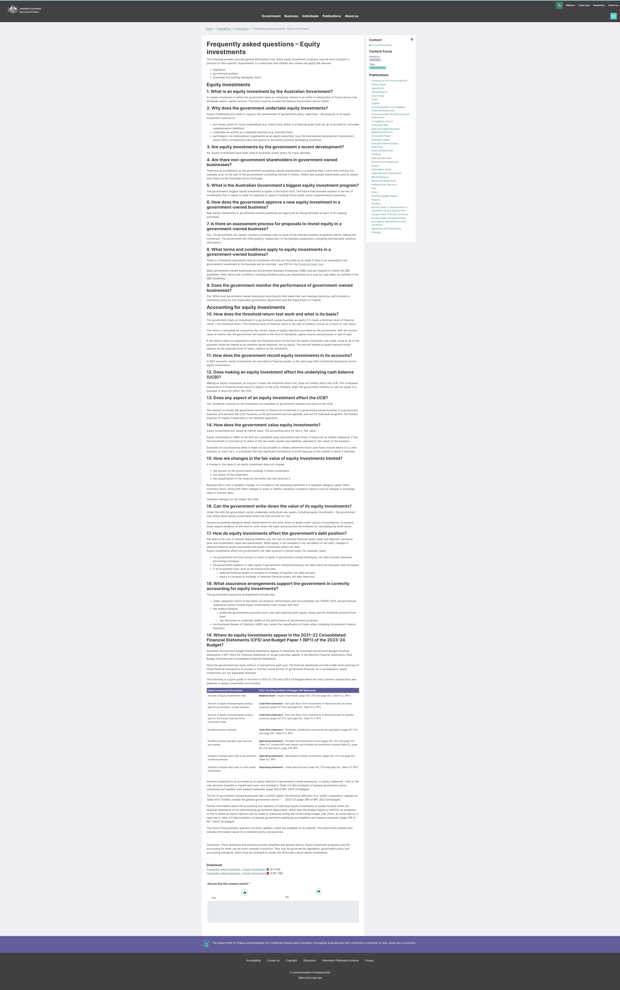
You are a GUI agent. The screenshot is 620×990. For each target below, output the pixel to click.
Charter (376, 103)
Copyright (291, 960)
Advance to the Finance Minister (390, 80)
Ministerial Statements (384, 180)
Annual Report (379, 92)
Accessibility (253, 960)
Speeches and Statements (386, 228)
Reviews (376, 203)
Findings (376, 154)
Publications (331, 16)
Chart (375, 99)
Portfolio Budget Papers (385, 196)
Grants (375, 165)
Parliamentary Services (384, 184)
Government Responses (385, 161)
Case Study (378, 95)
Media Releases (380, 177)
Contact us (613, 5)
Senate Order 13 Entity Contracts (390, 214)
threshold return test (310, 264)
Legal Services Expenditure (387, 173)
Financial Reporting (382, 150)
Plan (374, 188)
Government (271, 16)
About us (351, 16)
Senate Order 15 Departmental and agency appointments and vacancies (389, 221)
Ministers (570, 5)
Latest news (584, 5)
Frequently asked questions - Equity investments (236, 869)
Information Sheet (382, 169)
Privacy (369, 960)
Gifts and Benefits (382, 158)
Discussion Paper (381, 135)
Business (291, 16)
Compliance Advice (382, 121)
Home (209, 28)
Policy (375, 192)
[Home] (24, 9)
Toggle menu (613, 16)
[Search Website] (559, 5)
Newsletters (599, 5)
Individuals (310, 16)
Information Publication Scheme (340, 960)
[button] (412, 39)
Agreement (378, 88)
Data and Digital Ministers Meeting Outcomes (386, 130)
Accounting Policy (382, 45)
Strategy (376, 232)
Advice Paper (379, 84)
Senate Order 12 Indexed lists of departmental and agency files (389, 209)
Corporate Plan (380, 125)
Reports (376, 199)
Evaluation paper (381, 139)
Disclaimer (310, 960)
